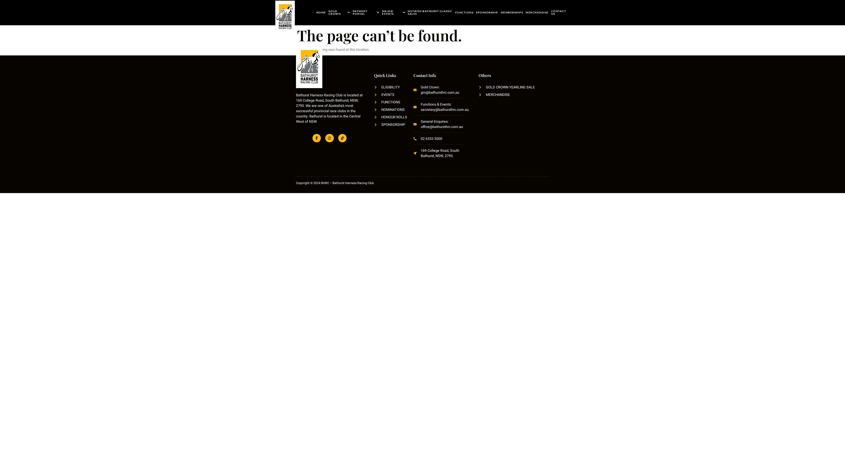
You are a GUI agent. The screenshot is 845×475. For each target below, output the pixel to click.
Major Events (388, 12)
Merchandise (537, 12)
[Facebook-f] (316, 138)
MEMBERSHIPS (512, 12)
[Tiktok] (342, 138)
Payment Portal (360, 12)
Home (321, 12)
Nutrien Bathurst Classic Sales (430, 12)
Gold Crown (335, 12)
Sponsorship (487, 12)
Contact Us (558, 12)
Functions (464, 12)
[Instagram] (329, 138)
